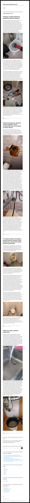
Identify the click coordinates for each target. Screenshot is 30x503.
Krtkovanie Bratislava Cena (10, 4)
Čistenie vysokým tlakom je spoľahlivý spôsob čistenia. (12, 455)
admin (5, 325)
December (5, 469)
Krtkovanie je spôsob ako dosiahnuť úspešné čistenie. (12, 459)
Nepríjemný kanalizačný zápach (8, 458)
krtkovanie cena (7, 234)
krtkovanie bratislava (8, 326)
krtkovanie (4, 326)
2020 (4, 471)
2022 (4, 468)
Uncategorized (13, 325)
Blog (3, 496)
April (4, 470)
